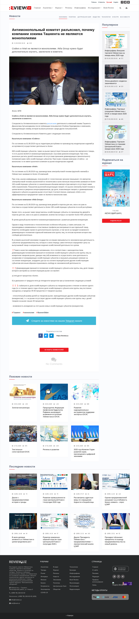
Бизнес (43, 583)
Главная (37, 8)
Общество (96, 17)
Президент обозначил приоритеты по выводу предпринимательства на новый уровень (115, 540)
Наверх (70, 615)
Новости (56, 576)
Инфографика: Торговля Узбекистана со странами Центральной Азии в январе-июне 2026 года (115, 145)
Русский (109, 2)
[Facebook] (122, 2)
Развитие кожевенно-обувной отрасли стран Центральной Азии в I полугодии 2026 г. (52, 540)
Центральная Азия (84, 17)
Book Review (108, 8)
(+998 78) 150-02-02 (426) (27, 596)
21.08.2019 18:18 (19, 43)
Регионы (68, 8)
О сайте (95, 570)
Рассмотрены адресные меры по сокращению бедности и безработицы (84, 500)
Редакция (95, 576)
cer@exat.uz (15, 603)
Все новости (125, 17)
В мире (55, 567)
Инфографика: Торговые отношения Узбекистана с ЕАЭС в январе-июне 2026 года (116, 112)
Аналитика (47, 8)
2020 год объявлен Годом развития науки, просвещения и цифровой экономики (84, 453)
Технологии (106, 17)
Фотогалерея (74, 586)
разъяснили (52, 123)
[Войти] (126, 8)
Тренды (43, 570)
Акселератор (45, 589)
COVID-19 (44, 592)
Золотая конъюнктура (21, 408)
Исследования (94, 8)
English (116, 2)
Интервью (44, 576)
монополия (29, 312)
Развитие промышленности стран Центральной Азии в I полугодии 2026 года (54, 500)
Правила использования (97, 581)
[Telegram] (125, 2)
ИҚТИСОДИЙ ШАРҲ (113, 213)
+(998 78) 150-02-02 (18, 593)
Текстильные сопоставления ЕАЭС (21, 451)
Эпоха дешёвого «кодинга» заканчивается (116, 82)
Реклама (95, 573)
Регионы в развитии (51, 449)
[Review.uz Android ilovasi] (120, 569)
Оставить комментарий (54, 350)
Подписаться (116, 221)
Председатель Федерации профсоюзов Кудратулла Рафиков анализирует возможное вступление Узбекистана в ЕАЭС (53, 412)
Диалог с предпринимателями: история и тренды (20, 500)
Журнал (58, 8)
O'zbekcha (101, 2)
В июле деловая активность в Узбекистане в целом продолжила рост (23, 539)
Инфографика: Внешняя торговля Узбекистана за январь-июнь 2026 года (115, 53)
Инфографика (80, 8)
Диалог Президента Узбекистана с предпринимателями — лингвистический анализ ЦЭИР (83, 541)
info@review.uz (16, 600)
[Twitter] (128, 2)
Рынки (43, 573)
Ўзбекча (94, 2)
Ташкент (17, 312)
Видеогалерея (75, 589)
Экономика (63, 17)
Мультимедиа (74, 583)
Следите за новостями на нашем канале (56, 321)
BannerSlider (43, 312)
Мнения (43, 580)
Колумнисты (45, 586)
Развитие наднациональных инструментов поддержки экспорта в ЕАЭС (84, 411)
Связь (94, 585)
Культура (115, 17)
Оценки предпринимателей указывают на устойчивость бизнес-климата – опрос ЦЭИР (116, 501)
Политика (72, 17)
